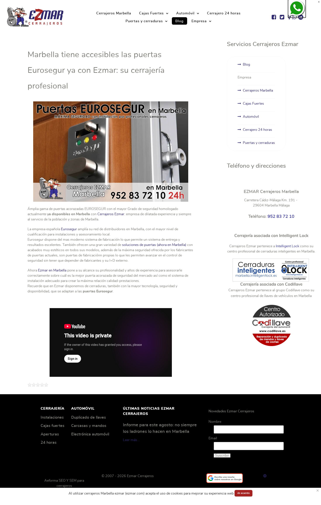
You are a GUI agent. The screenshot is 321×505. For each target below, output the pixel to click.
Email (213, 438)
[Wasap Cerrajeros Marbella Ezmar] (297, 8)
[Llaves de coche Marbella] (271, 324)
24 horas (49, 443)
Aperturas (50, 434)
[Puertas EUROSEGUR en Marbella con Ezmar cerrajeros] (111, 151)
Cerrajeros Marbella (258, 90)
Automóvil (251, 116)
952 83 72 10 (281, 216)
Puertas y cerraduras (259, 143)
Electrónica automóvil (90, 434)
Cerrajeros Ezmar (110, 214)
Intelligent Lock (287, 246)
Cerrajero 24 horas (257, 129)
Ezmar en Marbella (52, 270)
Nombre (215, 421)
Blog (246, 64)
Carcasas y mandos (88, 426)
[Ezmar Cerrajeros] (35, 15)
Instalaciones (52, 418)
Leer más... (131, 440)
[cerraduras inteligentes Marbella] (271, 269)
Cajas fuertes (52, 426)
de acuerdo (243, 493)
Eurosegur (69, 229)
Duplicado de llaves (88, 418)
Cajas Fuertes (253, 103)
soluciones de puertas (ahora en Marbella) (154, 245)
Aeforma (51, 480)
